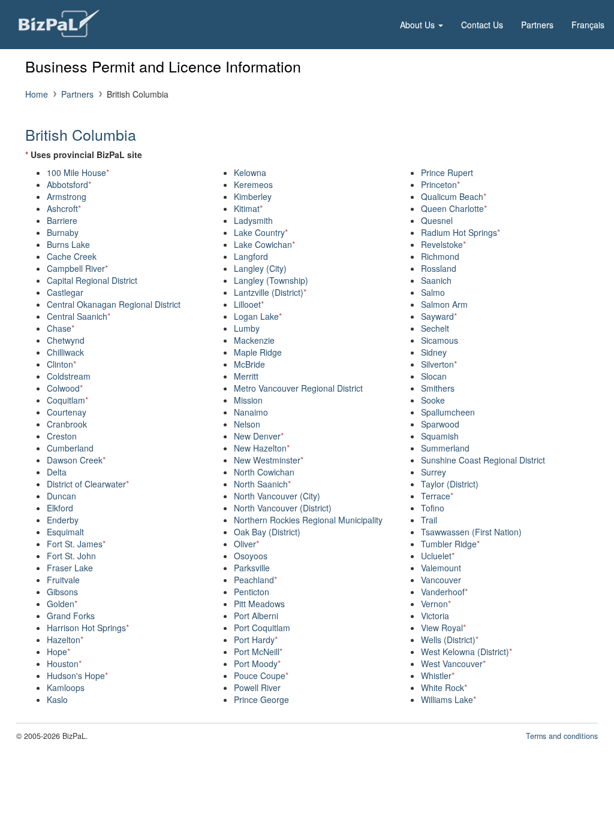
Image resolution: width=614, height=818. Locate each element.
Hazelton (65, 640)
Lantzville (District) (270, 292)
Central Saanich (78, 316)
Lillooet (249, 304)
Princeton (440, 184)
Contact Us (482, 25)
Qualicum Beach (453, 196)
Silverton (439, 364)
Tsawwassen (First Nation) (471, 532)
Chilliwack (65, 352)
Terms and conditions (562, 736)
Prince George (261, 699)
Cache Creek (72, 256)
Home (36, 94)
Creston (62, 436)
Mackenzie (254, 340)
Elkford (60, 508)
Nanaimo (251, 412)
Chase (60, 328)
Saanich (436, 280)
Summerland (445, 448)
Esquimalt (65, 532)
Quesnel (437, 220)
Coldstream (69, 376)
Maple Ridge (258, 352)
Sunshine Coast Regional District (483, 460)
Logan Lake (258, 316)
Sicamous (439, 340)
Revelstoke (443, 244)
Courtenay (66, 412)
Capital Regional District (92, 280)
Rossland (438, 268)
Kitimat (248, 208)
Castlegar (65, 292)
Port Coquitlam (262, 628)
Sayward (439, 316)
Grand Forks (71, 616)
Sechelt (435, 328)
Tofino (432, 508)
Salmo (433, 292)
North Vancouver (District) (283, 508)
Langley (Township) (271, 280)
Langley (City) (260, 268)
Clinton (61, 364)
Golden (62, 604)
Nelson (247, 424)
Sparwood (440, 424)
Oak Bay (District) (267, 532)
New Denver (259, 436)
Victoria (435, 616)
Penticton (251, 592)
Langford (251, 256)
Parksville (252, 568)
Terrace (437, 496)
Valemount (441, 568)
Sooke (433, 400)
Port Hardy (256, 640)
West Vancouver (453, 663)
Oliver (246, 544)
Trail (429, 520)
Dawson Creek (76, 460)
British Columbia (80, 134)
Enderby (63, 520)
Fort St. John (71, 556)
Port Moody (257, 663)
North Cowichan (264, 472)
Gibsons (62, 592)
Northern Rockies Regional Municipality (308, 520)
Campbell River (77, 268)
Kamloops (66, 687)
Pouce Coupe (261, 675)
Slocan (434, 376)
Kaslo (57, 699)
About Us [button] (418, 25)
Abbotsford (69, 184)
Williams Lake (448, 699)
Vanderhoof (444, 592)
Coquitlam (67, 400)
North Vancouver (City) (277, 496)
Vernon (436, 604)
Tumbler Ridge (450, 544)
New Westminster (268, 460)
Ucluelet (438, 556)
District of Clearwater (88, 484)
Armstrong (66, 196)
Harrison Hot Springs (88, 628)
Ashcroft (64, 208)
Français (587, 25)
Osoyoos (250, 556)
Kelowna (250, 172)
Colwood (65, 388)
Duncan (61, 496)
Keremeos (253, 184)
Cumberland (70, 448)
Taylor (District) (449, 484)
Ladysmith (253, 220)
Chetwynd (66, 340)
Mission (248, 400)
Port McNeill (258, 652)
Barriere (62, 220)
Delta (57, 472)
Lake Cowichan (264, 244)
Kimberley (253, 196)
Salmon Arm (444, 304)
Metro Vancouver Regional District (298, 388)
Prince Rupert (447, 172)
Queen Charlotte (454, 208)
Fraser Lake (70, 568)
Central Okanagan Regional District (113, 304)
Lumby (247, 328)
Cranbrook (67, 424)
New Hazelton (262, 448)
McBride (249, 364)
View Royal (443, 628)
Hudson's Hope (77, 675)
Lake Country (261, 232)
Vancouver (441, 580)
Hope (58, 652)
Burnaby (63, 232)
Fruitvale (63, 580)
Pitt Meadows (259, 604)
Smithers (438, 388)
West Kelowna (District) (466, 652)
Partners (537, 25)
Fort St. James (76, 544)
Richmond (440, 256)
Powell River (257, 687)
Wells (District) (449, 640)
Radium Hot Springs (460, 232)
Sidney (434, 352)
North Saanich (262, 484)
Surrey (433, 472)
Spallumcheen (448, 412)
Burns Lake (68, 244)
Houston (64, 663)
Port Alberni (256, 616)
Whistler (438, 675)
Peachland (255, 580)
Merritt (246, 376)
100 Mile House (78, 172)
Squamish (440, 436)
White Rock (444, 687)
